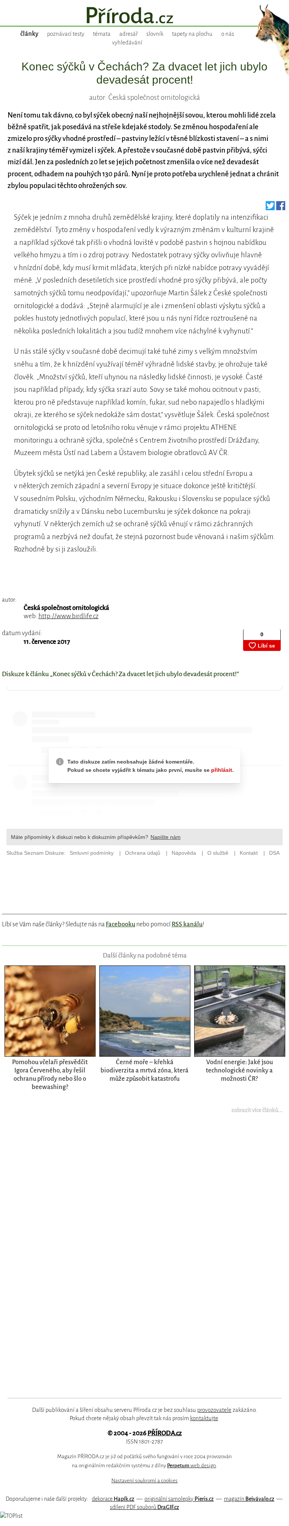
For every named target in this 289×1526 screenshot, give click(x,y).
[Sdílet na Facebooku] (280, 208)
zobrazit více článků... (257, 1110)
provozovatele (214, 1410)
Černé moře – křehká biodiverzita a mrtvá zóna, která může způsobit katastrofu (144, 1070)
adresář (128, 34)
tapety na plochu (192, 34)
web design (191, 1465)
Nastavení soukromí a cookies (144, 1480)
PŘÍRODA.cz (165, 1433)
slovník (154, 34)
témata (102, 34)
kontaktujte (204, 1418)
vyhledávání (127, 43)
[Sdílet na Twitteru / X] (270, 208)
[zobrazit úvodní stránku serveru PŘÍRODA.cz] (144, 16)
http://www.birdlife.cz (68, 616)
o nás (227, 34)
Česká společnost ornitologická (66, 607)
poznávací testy (65, 34)
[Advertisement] (135, 1261)
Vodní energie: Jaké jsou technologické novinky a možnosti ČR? (239, 1070)
